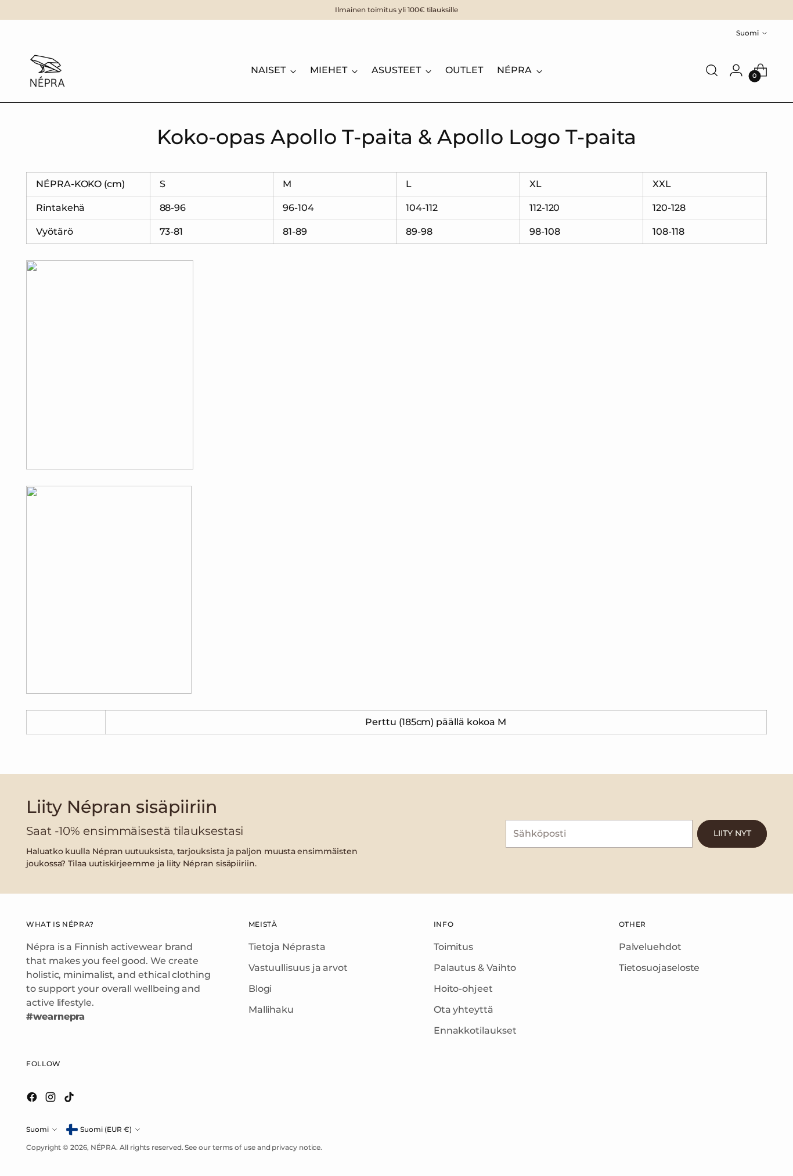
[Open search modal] (711, 70)
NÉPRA (104, 1147)
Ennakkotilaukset (475, 1030)
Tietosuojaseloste (659, 967)
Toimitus (453, 946)
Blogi (260, 988)
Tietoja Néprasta (287, 946)
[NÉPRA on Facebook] (33, 1099)
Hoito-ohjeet (463, 988)
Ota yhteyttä (463, 1009)
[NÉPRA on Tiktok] (70, 1099)
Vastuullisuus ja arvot (298, 967)
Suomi (747, 32)
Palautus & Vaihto (475, 967)
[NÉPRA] (46, 70)
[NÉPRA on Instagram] (52, 1099)
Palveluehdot (650, 946)
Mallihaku (271, 1009)
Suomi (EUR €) (106, 1129)
